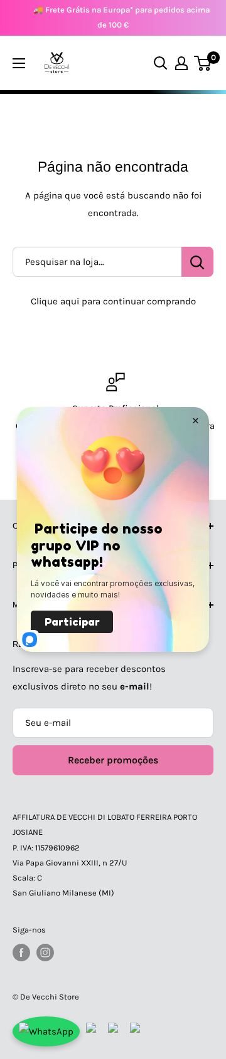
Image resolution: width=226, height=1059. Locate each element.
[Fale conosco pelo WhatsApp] (46, 1031)
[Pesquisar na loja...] (197, 262)
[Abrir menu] (19, 63)
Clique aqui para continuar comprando (113, 301)
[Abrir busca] (161, 63)
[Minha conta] (181, 63)
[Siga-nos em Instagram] (45, 952)
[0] (203, 63)
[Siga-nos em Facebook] (21, 952)
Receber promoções (113, 760)
